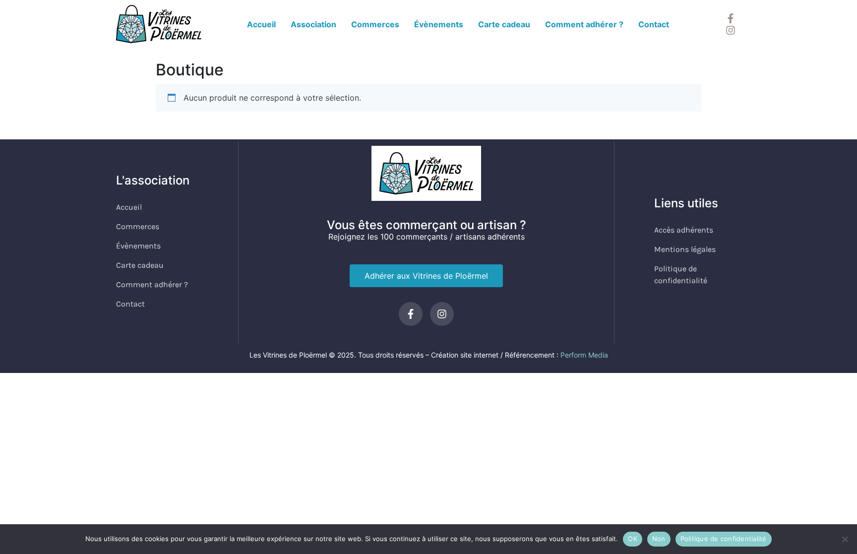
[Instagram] (730, 30)
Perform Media (584, 355)
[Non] (845, 539)
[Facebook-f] (730, 18)
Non (659, 539)
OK (632, 539)
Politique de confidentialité (723, 539)
